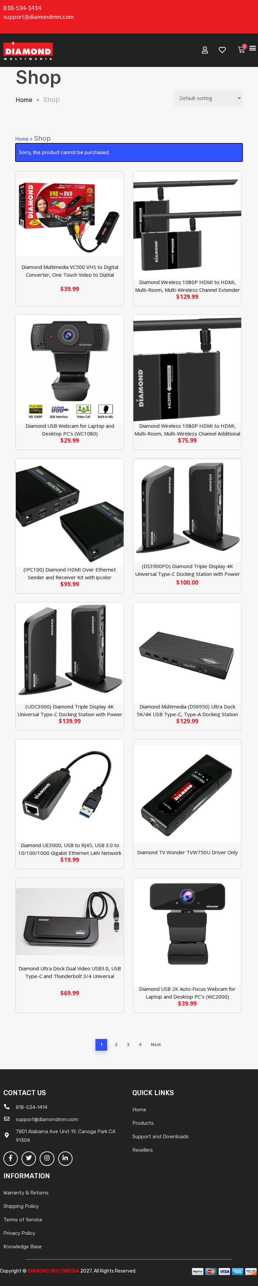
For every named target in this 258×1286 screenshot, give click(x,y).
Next (156, 1044)
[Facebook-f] (10, 1158)
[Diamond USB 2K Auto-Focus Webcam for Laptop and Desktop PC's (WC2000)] (187, 932)
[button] (252, 47)
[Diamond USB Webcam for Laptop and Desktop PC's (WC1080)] (70, 369)
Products (143, 1123)
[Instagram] (47, 1158)
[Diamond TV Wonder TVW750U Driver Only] (187, 794)
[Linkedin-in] (65, 1158)
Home (23, 99)
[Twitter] (29, 1158)
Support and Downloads (160, 1137)
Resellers (142, 1150)
